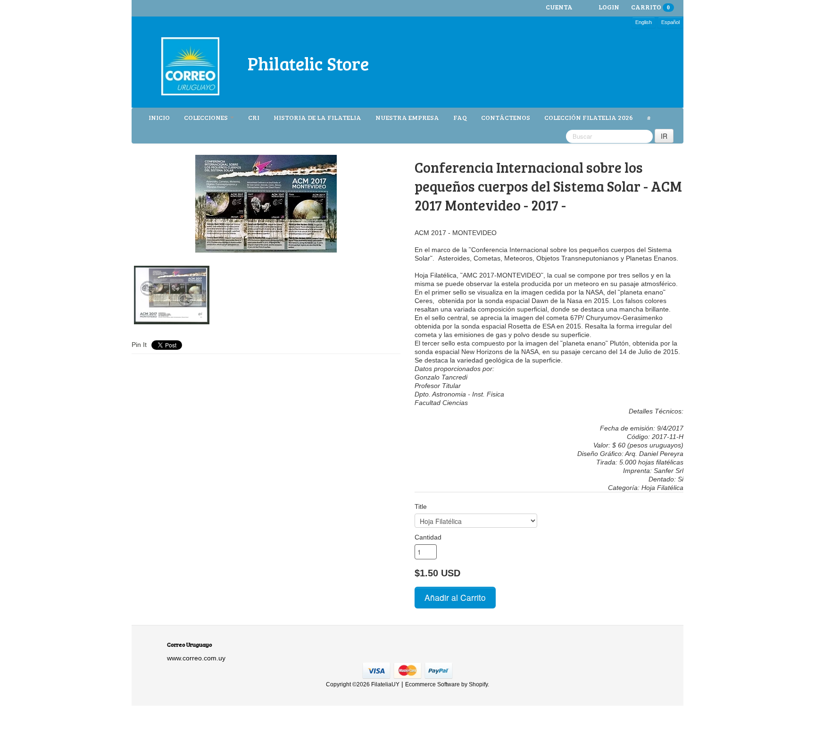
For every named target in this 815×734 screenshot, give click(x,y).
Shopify (478, 684)
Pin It (139, 344)
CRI (253, 117)
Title (421, 506)
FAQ (460, 117)
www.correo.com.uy (196, 658)
